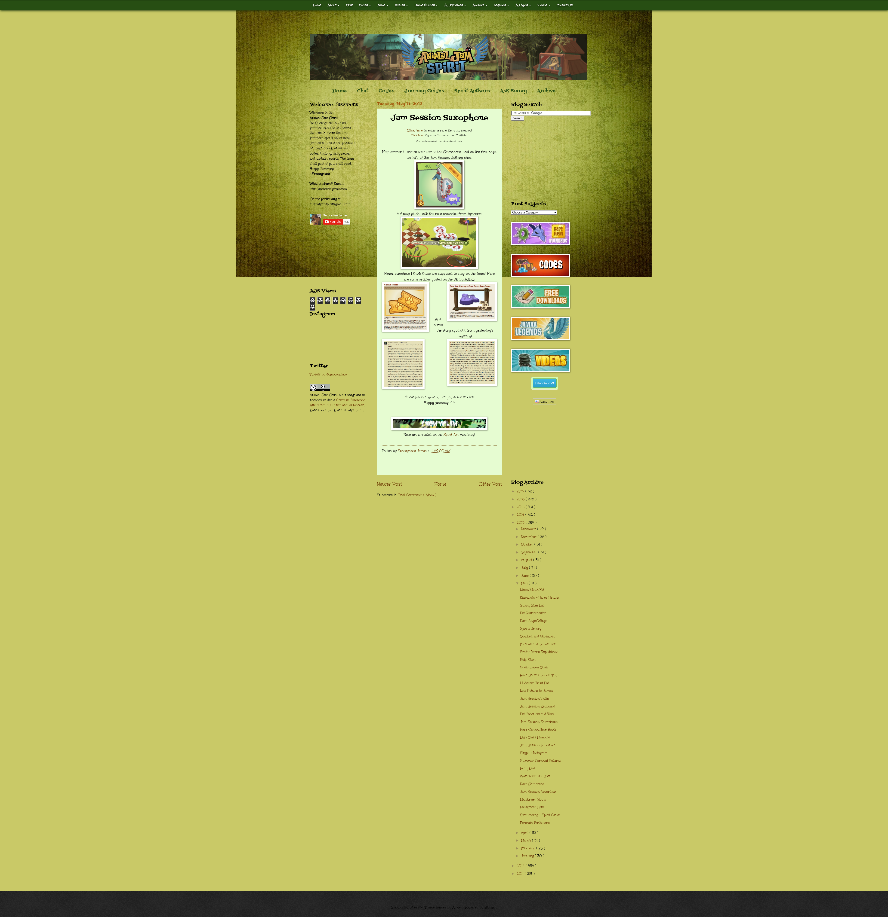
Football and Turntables (537, 644)
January (528, 856)
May (525, 583)
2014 (521, 514)
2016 (521, 499)
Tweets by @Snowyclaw (328, 374)
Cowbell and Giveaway (537, 636)
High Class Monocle (535, 737)
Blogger (490, 907)
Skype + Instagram (534, 753)
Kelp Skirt (527, 660)
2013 (521, 522)
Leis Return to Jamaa (536, 691)
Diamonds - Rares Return (539, 597)
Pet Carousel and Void (537, 714)
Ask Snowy (513, 91)
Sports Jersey (530, 628)
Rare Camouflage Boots (538, 729)
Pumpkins (527, 768)
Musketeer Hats (532, 807)
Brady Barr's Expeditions (539, 652)
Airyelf (457, 907)
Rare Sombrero (532, 784)
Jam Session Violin (534, 698)
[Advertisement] (444, 22)
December (529, 529)
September (529, 552)
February (528, 848)
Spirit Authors (472, 91)
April (525, 833)
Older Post (490, 484)
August (527, 560)
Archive (546, 91)
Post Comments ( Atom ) (417, 495)
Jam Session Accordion (538, 791)
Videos (544, 5)
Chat (349, 5)
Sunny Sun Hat (532, 605)
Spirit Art (451, 434)
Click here (415, 130)
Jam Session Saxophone (539, 722)
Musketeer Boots (533, 799)
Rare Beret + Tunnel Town (540, 675)
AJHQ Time (546, 401)
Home (317, 5)
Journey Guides (424, 91)
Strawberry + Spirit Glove (540, 815)
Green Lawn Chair (534, 667)
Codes (365, 5)
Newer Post (389, 484)
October (527, 544)
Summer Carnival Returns (540, 761)
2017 (521, 491)
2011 (521, 873)
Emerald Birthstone (535, 823)
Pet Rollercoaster (533, 613)
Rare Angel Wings (533, 621)
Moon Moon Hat (532, 590)
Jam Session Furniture (537, 745)
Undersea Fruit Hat (534, 683)
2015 (521, 507)
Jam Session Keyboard (537, 706)
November (529, 537)
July (525, 568)
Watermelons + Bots (535, 776)
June (525, 575)
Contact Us (565, 5)
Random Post (544, 383)
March (526, 840)
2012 (521, 866)
